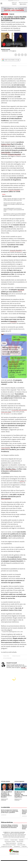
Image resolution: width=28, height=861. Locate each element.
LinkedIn (22, 54)
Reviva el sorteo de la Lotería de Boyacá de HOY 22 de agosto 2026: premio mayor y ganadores (9, 811)
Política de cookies (21, 844)
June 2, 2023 (20, 631)
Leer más (23, 667)
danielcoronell (12, 49)
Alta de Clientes (20, 841)
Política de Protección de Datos (9, 844)
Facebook (15, 54)
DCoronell (11, 49)
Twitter (19, 54)
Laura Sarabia (5, 447)
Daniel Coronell (5, 49)
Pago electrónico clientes (10, 841)
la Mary (22, 480)
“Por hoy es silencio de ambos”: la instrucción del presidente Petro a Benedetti (6, 794)
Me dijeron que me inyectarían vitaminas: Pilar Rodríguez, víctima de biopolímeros (21, 794)
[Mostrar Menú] (1, 3)
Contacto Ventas (13, 840)
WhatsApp (25, 54)
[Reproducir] (4, 44)
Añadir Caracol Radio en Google (11, 60)
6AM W (12, 14)
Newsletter (21, 840)
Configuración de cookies (6, 846)
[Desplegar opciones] (24, 44)
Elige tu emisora (23, 4)
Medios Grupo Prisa (14, 854)
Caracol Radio (7, 3)
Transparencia (17, 846)
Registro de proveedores (11, 843)
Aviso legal (20, 843)
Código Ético (24, 846)
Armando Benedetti (14, 189)
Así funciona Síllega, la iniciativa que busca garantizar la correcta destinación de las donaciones (9, 826)
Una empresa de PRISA (14, 851)
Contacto (7, 840)
